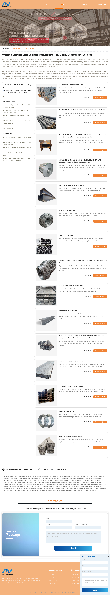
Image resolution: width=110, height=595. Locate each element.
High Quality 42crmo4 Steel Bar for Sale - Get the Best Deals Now (17, 122)
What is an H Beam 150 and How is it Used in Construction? (17, 117)
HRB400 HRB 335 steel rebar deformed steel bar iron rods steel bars (82, 110)
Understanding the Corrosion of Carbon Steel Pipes (17, 138)
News (72, 4)
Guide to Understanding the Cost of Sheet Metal (16, 154)
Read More (87, 98)
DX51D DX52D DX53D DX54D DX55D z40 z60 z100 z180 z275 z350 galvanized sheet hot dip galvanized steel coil (80, 161)
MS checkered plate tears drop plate (71, 361)
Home (46, 4)
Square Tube (53, 580)
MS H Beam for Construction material (71, 185)
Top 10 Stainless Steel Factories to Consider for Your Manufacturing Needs (16, 159)
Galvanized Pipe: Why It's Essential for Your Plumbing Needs (16, 127)
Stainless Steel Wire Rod (67, 210)
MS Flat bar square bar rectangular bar (72, 85)
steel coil (52, 583)
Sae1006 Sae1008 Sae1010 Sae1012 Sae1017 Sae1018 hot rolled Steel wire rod (83, 261)
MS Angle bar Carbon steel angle (70, 436)
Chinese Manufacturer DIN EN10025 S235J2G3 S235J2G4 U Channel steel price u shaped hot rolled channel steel (81, 337)
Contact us (86, 4)
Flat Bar (51, 574)
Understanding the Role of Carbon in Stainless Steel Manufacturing (17, 106)
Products (59, 4)
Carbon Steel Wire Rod (66, 411)
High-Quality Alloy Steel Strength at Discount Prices (17, 149)
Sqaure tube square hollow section (71, 386)
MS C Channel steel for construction (71, 286)
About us (101, 4)
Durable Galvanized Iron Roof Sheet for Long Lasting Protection (17, 143)
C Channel (52, 577)
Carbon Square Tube (66, 235)
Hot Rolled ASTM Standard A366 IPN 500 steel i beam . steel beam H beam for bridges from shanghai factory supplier (82, 136)
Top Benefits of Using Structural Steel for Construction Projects (15, 111)
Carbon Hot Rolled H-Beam (68, 311)
